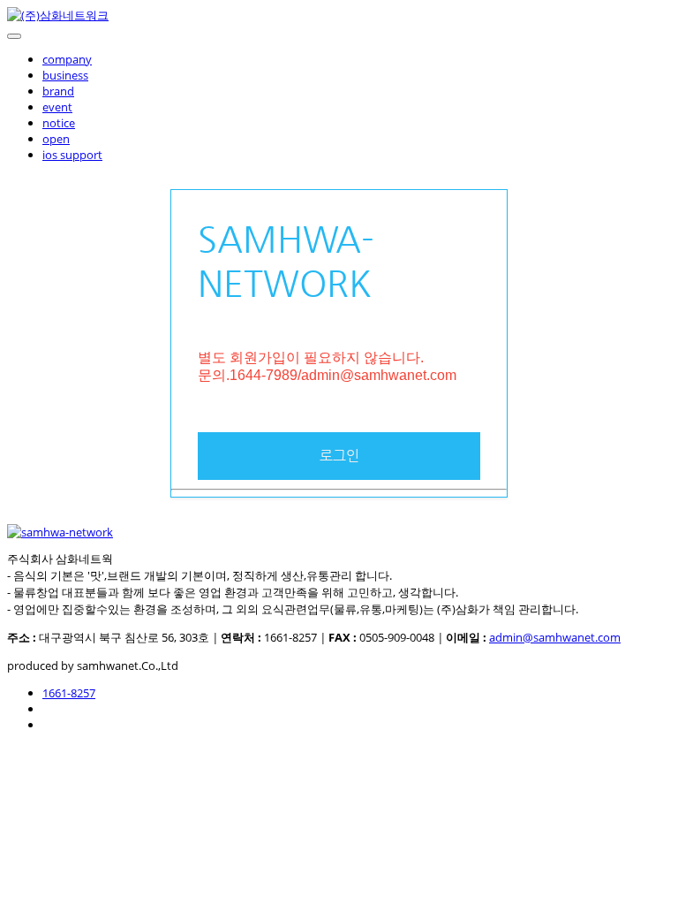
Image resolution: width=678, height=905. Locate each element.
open (56, 139)
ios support (72, 155)
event (57, 107)
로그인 (339, 455)
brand (58, 91)
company (67, 59)
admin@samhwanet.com (555, 637)
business (65, 75)
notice (58, 123)
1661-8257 (68, 693)
